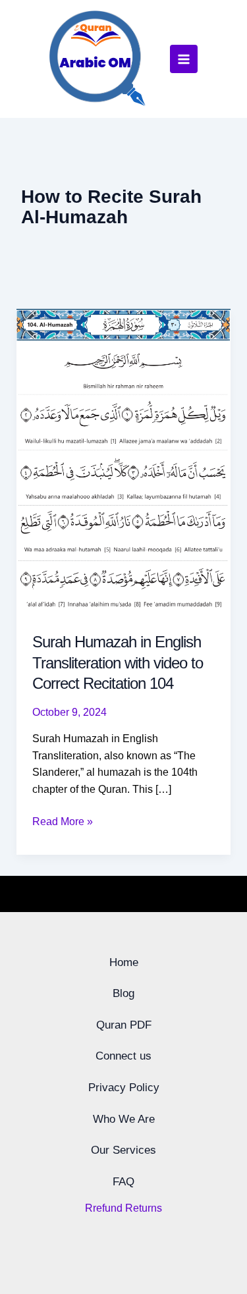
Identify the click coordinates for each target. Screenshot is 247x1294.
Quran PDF (123, 1025)
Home (123, 962)
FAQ (123, 1181)
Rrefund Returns (123, 1208)
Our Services (123, 1150)
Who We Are (124, 1119)
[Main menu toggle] (184, 58)
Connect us (123, 1056)
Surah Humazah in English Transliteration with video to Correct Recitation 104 (117, 662)
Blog (123, 993)
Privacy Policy (123, 1087)
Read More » (62, 820)
